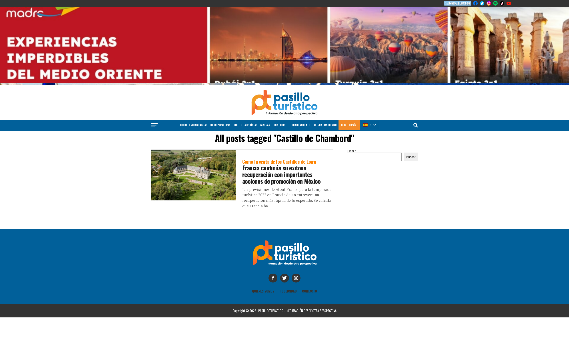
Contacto (309, 291)
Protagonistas (198, 125)
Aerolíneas (250, 125)
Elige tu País (348, 125)
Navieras (265, 125)
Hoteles (237, 125)
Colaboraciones (300, 125)
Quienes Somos (263, 291)
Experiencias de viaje (325, 125)
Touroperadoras (220, 125)
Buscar (351, 151)
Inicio (183, 125)
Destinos (279, 125)
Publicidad (288, 291)
